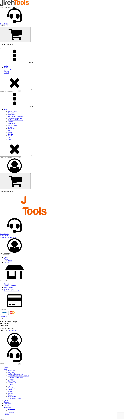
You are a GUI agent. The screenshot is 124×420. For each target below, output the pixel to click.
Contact (6, 71)
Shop (5, 109)
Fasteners (10, 121)
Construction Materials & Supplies (18, 376)
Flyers (6, 67)
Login (6, 66)
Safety (10, 130)
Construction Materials (15, 118)
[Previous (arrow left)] (1, 419)
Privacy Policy (8, 287)
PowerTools (11, 128)
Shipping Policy (9, 289)
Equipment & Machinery (15, 120)
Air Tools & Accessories (15, 116)
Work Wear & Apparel (15, 398)
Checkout (11, 412)
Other (9, 137)
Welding (10, 135)
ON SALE (11, 113)
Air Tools (11, 372)
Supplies (10, 134)
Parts (9, 139)
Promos (10, 69)
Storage (10, 132)
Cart (9, 410)
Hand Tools (11, 123)
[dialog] (62, 374)
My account (7, 407)
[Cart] (15, 34)
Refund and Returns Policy (12, 291)
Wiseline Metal (12, 396)
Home (6, 367)
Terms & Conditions (10, 286)
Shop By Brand (12, 111)
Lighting (10, 127)
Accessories (11, 114)
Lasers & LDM (12, 125)
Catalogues (7, 403)
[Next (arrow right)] (2, 419)
